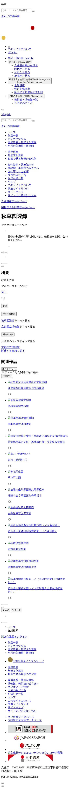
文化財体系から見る (26, 65)
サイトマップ (15, 192)
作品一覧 (20, 58)
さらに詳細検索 (10, 16)
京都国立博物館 (10, 326)
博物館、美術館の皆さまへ (23, 168)
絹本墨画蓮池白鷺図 (19, 424)
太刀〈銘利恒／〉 (18, 459)
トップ (12, 132)
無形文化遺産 (22, 88)
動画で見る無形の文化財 (28, 92)
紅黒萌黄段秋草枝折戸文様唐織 (26, 388)
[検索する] (33, 11)
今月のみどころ (23, 103)
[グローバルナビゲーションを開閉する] (2, 109)
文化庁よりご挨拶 (18, 171)
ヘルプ (12, 181)
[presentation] (3, 372)
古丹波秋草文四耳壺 (19, 513)
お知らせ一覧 (15, 178)
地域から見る (22, 75)
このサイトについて (19, 49)
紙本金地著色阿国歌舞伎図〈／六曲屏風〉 (32, 531)
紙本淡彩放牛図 (17, 549)
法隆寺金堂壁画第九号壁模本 (25, 495)
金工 (4, 292)
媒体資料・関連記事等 (21, 164)
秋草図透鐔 (7, 320)
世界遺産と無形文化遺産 (29, 80)
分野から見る (22, 72)
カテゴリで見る (20, 62)
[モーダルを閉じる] (2, 783)
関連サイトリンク (18, 188)
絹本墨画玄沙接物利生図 (22, 567)
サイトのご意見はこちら (22, 195)
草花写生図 (14, 477)
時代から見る (22, 68)
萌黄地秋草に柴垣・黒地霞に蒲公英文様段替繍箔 (36, 442)
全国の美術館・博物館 (26, 96)
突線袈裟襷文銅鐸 (18, 406)
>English (12, 52)
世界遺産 (19, 85)
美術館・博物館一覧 (26, 99)
